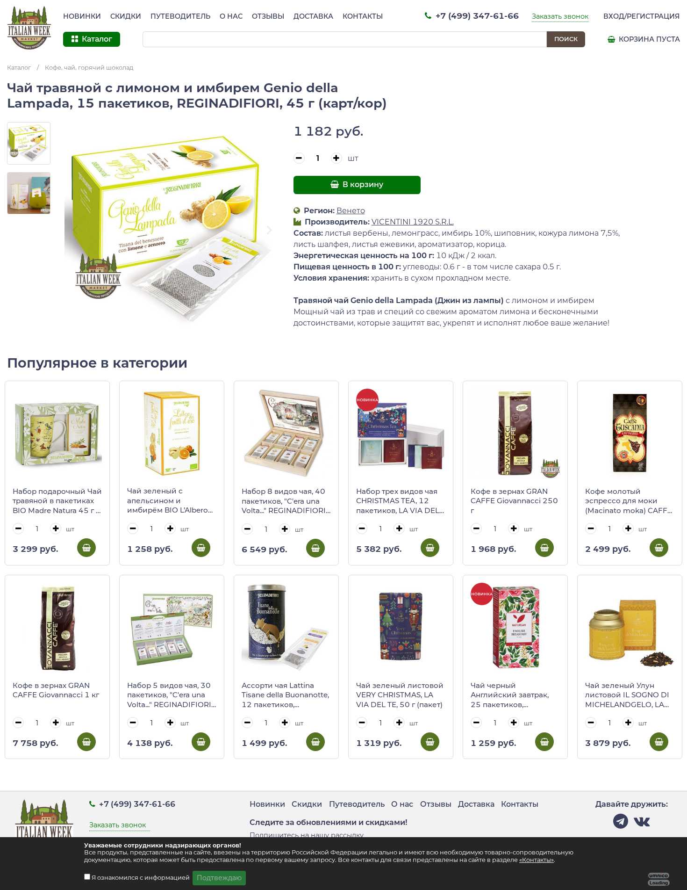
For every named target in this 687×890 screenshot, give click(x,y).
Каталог (19, 67)
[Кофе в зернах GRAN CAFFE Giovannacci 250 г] (515, 433)
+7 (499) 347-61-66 (476, 16)
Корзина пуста (648, 39)
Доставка (313, 16)
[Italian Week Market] (29, 28)
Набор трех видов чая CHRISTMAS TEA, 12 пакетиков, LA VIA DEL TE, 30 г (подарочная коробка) (397, 501)
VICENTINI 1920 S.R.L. (413, 221)
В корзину (362, 184)
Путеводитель (180, 16)
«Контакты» (536, 859)
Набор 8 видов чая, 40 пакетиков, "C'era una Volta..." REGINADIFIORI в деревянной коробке (285, 501)
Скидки (125, 16)
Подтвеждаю (219, 878)
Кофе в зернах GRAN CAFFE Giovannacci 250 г (514, 501)
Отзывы (268, 16)
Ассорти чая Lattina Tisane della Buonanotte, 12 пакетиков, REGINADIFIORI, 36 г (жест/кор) (285, 695)
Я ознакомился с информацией (141, 877)
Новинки (82, 16)
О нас (231, 16)
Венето (350, 210)
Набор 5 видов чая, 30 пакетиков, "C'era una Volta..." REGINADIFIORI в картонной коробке (169, 695)
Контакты (363, 16)
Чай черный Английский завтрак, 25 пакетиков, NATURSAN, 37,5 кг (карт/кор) (510, 695)
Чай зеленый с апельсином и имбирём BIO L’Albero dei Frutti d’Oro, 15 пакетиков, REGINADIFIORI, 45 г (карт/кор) (167, 500)
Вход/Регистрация (641, 16)
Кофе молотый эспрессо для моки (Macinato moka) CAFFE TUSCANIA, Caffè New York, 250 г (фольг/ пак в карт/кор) (628, 501)
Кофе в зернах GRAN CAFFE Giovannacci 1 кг (56, 690)
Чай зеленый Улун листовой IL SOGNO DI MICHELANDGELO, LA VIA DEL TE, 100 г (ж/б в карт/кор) (629, 695)
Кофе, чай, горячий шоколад (89, 67)
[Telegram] (620, 823)
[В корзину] (86, 547)
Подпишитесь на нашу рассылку (307, 835)
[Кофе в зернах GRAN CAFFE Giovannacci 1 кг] (57, 627)
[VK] (642, 823)
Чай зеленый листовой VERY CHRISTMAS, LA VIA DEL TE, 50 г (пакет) (400, 695)
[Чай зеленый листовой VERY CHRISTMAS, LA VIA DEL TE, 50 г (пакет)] (400, 627)
